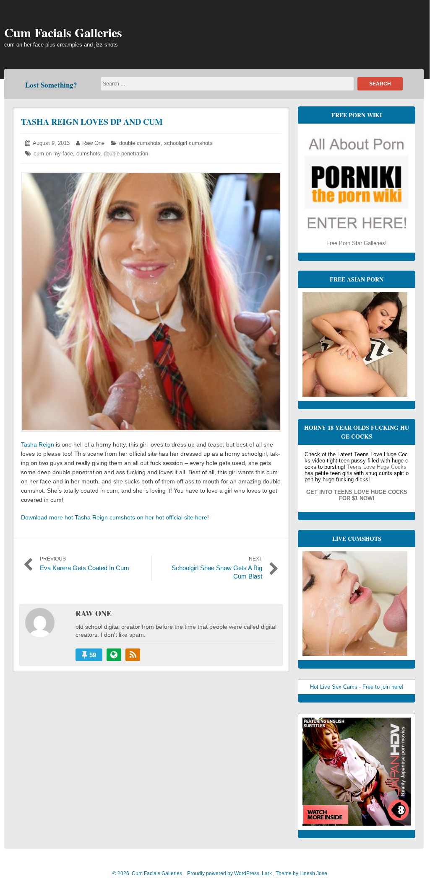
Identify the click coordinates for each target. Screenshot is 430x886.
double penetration (126, 153)
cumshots (88, 153)
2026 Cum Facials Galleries (149, 873)
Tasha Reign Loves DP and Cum (92, 122)
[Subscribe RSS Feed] (132, 654)
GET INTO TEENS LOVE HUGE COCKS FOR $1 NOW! (356, 495)
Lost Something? (51, 85)
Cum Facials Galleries (63, 32)
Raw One (93, 143)
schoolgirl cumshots (188, 143)
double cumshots (140, 143)
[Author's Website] (114, 654)
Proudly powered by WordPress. (224, 873)
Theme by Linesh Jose (302, 873)
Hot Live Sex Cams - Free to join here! (357, 687)
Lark (267, 873)
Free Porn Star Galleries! (356, 243)
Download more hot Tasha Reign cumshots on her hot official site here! (115, 517)
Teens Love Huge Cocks (377, 467)
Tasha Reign (37, 444)
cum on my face (53, 153)
